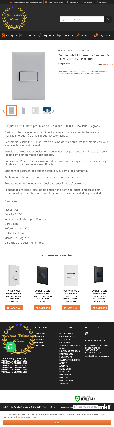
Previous (3, 110)
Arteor (63, 363)
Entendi (57, 422)
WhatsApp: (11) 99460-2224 (14, 367)
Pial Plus (64, 378)
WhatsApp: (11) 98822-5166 (14, 372)
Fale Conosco (95, 74)
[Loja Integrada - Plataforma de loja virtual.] (85, 407)
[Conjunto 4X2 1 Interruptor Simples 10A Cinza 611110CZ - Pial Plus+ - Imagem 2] (23, 110)
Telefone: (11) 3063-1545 (13, 359)
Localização (65, 357)
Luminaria (39, 339)
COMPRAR (16, 308)
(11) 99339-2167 (88, 2)
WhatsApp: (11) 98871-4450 (14, 370)
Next (54, 109)
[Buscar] (108, 19)
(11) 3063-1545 (74, 2)
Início (63, 50)
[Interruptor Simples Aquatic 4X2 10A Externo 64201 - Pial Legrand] (14, 284)
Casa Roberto (66, 336)
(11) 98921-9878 (103, 2)
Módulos (38, 342)
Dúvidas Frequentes (69, 360)
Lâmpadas (39, 336)
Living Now (64, 372)
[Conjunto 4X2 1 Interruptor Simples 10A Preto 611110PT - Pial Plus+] (42, 284)
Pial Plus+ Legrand (82, 50)
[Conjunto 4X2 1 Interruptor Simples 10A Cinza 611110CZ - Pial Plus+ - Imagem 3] (35, 110)
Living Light (65, 369)
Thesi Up (63, 384)
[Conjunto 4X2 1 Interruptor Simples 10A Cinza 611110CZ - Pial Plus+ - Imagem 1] (11, 110)
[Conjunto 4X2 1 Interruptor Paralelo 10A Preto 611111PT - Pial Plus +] (99, 284)
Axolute (63, 366)
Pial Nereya (65, 375)
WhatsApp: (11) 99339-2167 (14, 361)
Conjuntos (70, 50)
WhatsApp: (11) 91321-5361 (14, 365)
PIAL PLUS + (108, 64)
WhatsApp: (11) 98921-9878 (14, 363)
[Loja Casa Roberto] (14, 14)
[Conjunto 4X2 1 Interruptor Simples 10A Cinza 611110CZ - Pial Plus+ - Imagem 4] (47, 110)
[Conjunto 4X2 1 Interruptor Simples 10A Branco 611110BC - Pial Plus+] (71, 284)
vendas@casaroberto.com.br (56, 2)
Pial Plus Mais (66, 381)
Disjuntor (39, 345)
